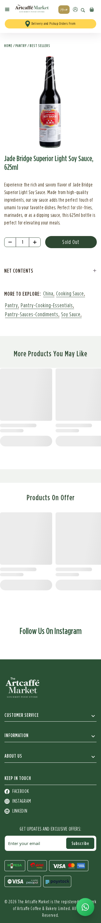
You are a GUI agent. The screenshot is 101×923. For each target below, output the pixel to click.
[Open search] (83, 10)
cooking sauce (70, 294)
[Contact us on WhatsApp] (85, 907)
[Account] (75, 9)
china (48, 294)
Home (8, 45)
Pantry (21, 45)
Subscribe (80, 843)
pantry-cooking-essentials (47, 305)
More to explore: (22, 294)
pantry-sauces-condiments (31, 314)
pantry (11, 305)
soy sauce (71, 314)
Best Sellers (40, 45)
